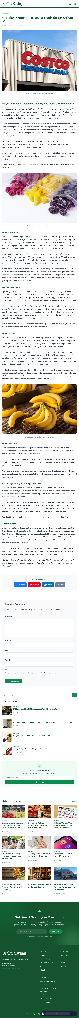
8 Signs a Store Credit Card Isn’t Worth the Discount (34, 736)
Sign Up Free (39, 782)
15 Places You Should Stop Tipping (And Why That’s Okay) (36, 709)
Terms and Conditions (47, 981)
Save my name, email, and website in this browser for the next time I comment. (33, 673)
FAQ (41, 966)
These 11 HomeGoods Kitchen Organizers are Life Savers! (64, 887)
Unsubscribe (44, 974)
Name (8, 641)
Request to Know (45, 995)
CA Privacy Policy (46, 1002)
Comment (9, 617)
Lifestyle (63, 963)
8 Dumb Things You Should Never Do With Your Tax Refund (64, 825)
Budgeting (16, 706)
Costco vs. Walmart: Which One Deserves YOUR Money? (37, 825)
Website (8, 660)
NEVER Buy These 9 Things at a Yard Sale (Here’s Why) (11, 856)
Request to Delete (46, 998)
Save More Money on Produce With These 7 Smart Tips (12, 887)
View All (74, 801)
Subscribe (55, 932)
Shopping (6, 13)
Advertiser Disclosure (47, 963)
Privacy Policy (48, 936)
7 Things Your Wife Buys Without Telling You (39, 855)
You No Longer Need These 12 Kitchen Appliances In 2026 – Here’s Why (42, 722)
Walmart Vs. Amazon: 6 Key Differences (64, 855)
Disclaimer (43, 985)
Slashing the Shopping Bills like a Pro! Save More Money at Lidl (12, 825)
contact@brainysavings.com (11, 968)
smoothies (35, 240)
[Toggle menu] (70, 4)
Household (16, 720)
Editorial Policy (45, 959)
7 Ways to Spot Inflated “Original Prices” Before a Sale (35, 749)
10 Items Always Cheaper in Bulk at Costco (39, 886)
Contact (42, 955)
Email (7, 650)
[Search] (75, 4)
